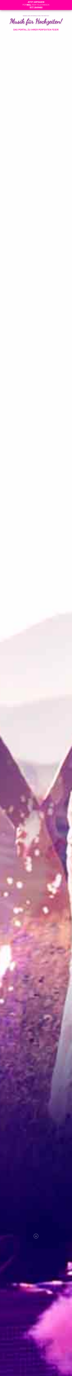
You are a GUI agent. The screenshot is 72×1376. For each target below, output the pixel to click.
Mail (29, 5)
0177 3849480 (36, 8)
